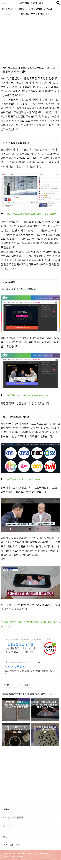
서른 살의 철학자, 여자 (31, 3)
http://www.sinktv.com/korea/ (22, 479)
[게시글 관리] (16, 685)
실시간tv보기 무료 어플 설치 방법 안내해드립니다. (30, 672)
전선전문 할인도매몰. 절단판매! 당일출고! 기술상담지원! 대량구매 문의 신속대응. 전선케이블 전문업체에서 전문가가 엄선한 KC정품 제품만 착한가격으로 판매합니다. (21, 650)
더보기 (53, 694)
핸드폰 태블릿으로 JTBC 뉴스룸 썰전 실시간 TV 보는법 (27, 8)
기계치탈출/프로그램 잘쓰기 (32, 14)
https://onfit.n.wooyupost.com (20, 662)
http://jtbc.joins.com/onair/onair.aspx (26, 394)
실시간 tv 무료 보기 (16, 666)
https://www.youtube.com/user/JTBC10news (31, 213)
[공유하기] (12, 685)
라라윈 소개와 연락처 (13, 817)
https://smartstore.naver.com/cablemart (25, 639)
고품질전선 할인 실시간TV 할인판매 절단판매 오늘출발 (20, 644)
